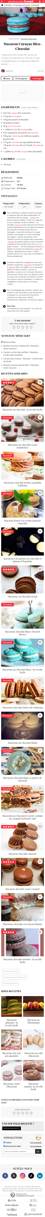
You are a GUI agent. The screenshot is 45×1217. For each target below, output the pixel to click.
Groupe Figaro (20, 1191)
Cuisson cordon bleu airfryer (15, 352)
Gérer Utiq (38, 1188)
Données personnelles (10, 1188)
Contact (21, 1186)
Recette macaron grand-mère (16, 365)
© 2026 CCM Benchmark (34, 1191)
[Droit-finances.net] (33, 1205)
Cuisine (8, 1143)
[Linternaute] (11, 1205)
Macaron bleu (9, 342)
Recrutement (36, 1186)
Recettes (8, 5)
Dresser (11, 242)
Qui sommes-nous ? (11, 1186)
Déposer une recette (12, 1128)
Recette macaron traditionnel (16, 346)
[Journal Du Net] (33, 1200)
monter (33, 218)
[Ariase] (11, 1214)
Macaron (35, 5)
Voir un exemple (35, 1143)
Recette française (10, 971)
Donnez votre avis (29, 39)
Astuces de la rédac (13, 1146)
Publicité (28, 1186)
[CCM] (11, 1200)
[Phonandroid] (33, 1214)
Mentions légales (8, 1191)
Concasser (28, 265)
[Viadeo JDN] (33, 1209)
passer (17, 225)
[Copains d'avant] (11, 1209)
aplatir (36, 249)
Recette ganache (10, 983)
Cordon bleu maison (12, 358)
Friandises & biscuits (22, 5)
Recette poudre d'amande (14, 977)
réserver (12, 267)
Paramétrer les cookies (26, 1188)
